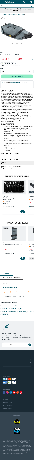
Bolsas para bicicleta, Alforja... (10, 305)
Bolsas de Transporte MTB (9, 308)
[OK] (29, 344)
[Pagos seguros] (11, 381)
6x (12, 63)
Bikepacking (22, 311)
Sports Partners (14, 82)
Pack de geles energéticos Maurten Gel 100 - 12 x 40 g (13, 198)
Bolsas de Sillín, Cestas (8, 311)
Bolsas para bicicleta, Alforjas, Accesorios (13, 14)
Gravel (30, 311)
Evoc (1, 52)
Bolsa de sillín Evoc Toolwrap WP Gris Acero (12, 245)
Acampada (4, 314)
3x (5, 63)
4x (8, 63)
